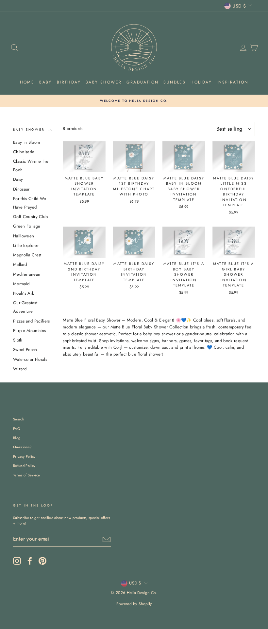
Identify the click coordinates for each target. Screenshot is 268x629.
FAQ (16, 428)
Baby (45, 82)
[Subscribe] (106, 539)
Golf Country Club (30, 216)
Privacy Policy (24, 456)
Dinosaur (21, 189)
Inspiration (232, 82)
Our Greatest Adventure (25, 307)
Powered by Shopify (134, 604)
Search (18, 419)
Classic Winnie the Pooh (30, 165)
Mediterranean (26, 274)
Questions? (22, 447)
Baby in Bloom (26, 142)
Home (27, 82)
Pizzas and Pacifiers (31, 321)
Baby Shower (104, 82)
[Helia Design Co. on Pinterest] (42, 561)
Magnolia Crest (27, 255)
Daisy (18, 179)
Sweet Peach (25, 349)
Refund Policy (24, 465)
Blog (16, 437)
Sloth (18, 340)
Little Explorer (26, 245)
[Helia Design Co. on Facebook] (30, 561)
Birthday (69, 82)
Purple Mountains (29, 330)
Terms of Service (26, 475)
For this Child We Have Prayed (29, 202)
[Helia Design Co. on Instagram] (17, 561)
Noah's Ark (23, 293)
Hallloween (23, 236)
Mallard (20, 264)
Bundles (174, 82)
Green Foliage (26, 226)
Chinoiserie (24, 152)
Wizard (19, 369)
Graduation (142, 82)
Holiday (201, 82)
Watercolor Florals (30, 359)
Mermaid (21, 284)
